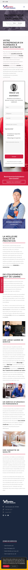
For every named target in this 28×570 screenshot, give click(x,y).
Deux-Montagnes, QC (9, 548)
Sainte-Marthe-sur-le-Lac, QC (11, 551)
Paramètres (14, 566)
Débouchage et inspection (13, 138)
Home (14, 23)
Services (20, 23)
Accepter (6, 566)
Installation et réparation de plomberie (13, 134)
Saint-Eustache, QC (9, 545)
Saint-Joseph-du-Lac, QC (10, 553)
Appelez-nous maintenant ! (14, 182)
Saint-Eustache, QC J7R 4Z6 (12, 506)
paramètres (22, 563)
